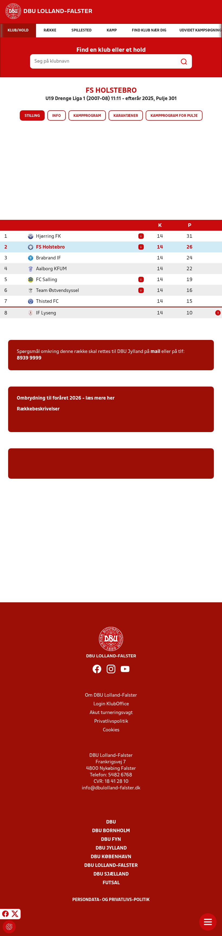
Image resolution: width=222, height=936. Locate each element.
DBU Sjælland (111, 874)
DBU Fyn (111, 839)
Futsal (111, 883)
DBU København (111, 857)
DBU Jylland (111, 848)
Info (56, 116)
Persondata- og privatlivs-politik (111, 900)
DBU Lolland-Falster (111, 865)
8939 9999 (29, 358)
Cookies (111, 730)
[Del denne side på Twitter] (14, 915)
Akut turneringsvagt (111, 712)
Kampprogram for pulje (174, 116)
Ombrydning (31, 398)
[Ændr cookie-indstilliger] (9, 926)
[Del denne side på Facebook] (5, 915)
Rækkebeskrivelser (38, 409)
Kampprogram (87, 116)
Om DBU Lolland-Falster (111, 695)
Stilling (32, 116)
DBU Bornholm (111, 831)
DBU (111, 822)
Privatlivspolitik (111, 721)
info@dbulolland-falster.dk (111, 788)
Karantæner (125, 116)
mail (155, 351)
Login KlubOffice (111, 704)
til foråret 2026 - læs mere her (80, 398)
